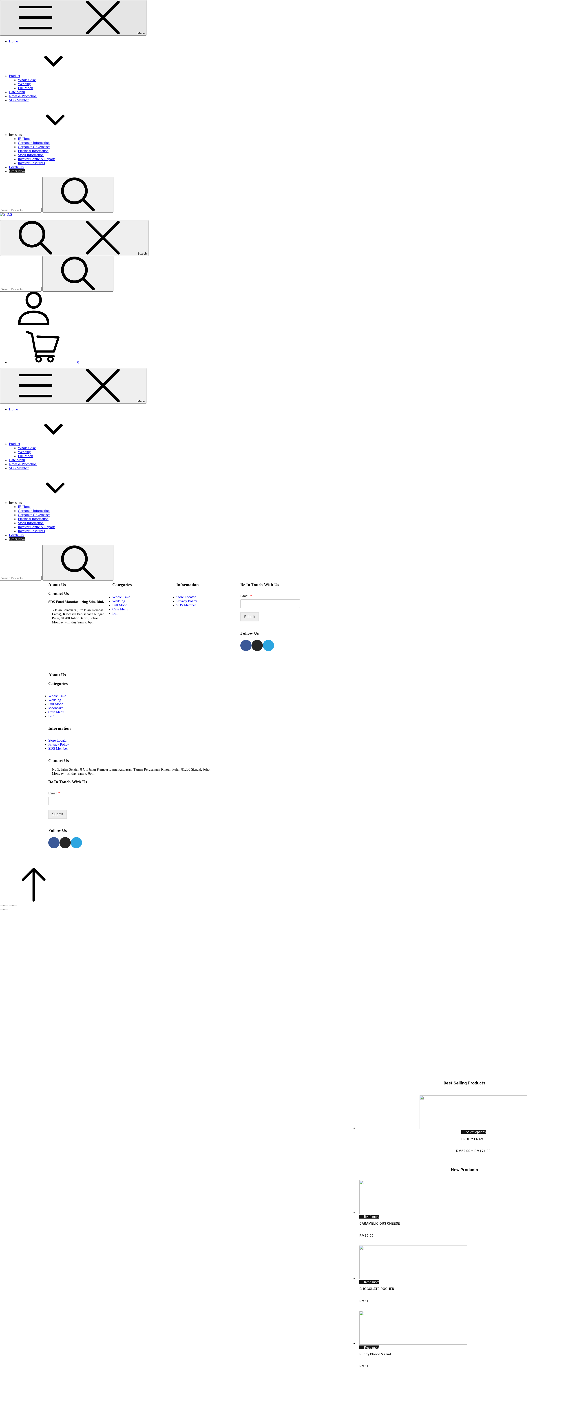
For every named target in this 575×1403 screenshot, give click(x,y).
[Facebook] (246, 645)
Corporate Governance (34, 147)
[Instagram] (257, 645)
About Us (57, 584)
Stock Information (31, 155)
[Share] (6, 905)
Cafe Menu (17, 92)
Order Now (17, 171)
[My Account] (33, 324)
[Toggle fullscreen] (11, 905)
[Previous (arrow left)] (2, 909)
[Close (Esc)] (2, 905)
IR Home (24, 139)
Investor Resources (31, 163)
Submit (249, 617)
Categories (122, 584)
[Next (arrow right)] (6, 909)
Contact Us (58, 593)
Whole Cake (27, 80)
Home (13, 41)
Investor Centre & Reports (36, 159)
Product (14, 76)
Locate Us (16, 167)
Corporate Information (34, 143)
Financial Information (33, 151)
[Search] (77, 195)
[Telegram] (268, 645)
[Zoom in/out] (15, 905)
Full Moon (25, 88)
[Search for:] (21, 210)
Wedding (24, 84)
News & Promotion (23, 96)
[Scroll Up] (33, 900)
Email (246, 596)
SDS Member (19, 100)
